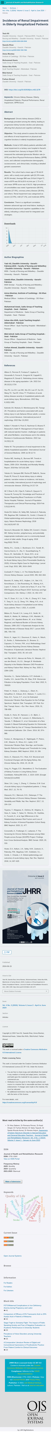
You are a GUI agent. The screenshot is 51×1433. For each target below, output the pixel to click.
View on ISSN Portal (11, 1159)
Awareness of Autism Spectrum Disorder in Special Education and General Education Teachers (27, 1132)
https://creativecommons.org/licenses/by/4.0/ (19, 1102)
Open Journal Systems (13, 1256)
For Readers (8, 1283)
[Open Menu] (2, 2)
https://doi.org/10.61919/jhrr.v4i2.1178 (24, 90)
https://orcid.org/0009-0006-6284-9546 (14, 41)
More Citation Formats (12, 991)
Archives (13, 8)
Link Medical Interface (33, 1383)
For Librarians (8, 1290)
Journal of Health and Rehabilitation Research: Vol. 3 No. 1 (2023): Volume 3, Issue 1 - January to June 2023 (27, 1137)
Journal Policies (19, 1380)
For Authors (8, 1287)
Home (4, 8)
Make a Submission (13, 1182)
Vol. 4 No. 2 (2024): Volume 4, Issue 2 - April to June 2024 (23, 10)
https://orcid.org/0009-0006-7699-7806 (14, 50)
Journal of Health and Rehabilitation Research (25, 2)
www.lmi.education (36, 1385)
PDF (8, 952)
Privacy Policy (35, 1380)
